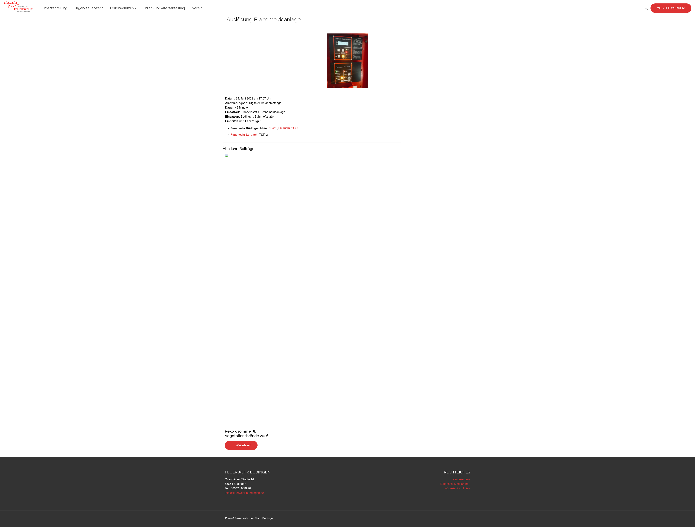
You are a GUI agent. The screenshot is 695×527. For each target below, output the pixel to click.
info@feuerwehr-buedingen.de (244, 492)
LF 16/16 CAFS (288, 128)
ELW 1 (272, 128)
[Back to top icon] (677, 519)
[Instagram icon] (465, 518)
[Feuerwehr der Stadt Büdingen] (18, 6)
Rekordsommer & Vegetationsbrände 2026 (247, 433)
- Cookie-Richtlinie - (457, 488)
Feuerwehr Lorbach (244, 134)
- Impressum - (461, 479)
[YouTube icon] (461, 518)
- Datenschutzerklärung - (454, 483)
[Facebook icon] (457, 518)
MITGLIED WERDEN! (671, 8)
